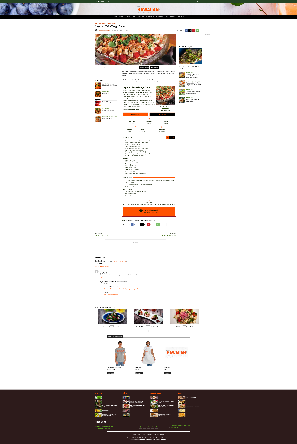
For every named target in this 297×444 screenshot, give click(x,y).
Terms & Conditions (147, 434)
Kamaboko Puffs (107, 118)
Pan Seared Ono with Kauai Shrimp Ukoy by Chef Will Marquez (193, 76)
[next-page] (149, 331)
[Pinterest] (193, 30)
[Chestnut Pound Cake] (181, 397)
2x (170, 137)
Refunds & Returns (159, 434)
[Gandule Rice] (98, 94)
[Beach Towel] (177, 353)
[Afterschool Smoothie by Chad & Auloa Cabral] (98, 397)
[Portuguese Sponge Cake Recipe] (181, 402)
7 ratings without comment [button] (119, 261)
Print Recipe (155, 67)
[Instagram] (197, 1)
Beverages (98, 393)
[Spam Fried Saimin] (98, 111)
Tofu (154, 220)
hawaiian (137, 220)
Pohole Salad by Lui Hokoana (137, 415)
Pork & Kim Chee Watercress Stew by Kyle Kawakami (166, 406)
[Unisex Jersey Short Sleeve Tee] (120, 353)
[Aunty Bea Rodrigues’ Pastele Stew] (154, 411)
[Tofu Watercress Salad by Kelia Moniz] (184, 316)
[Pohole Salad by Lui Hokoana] (126, 415)
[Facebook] (194, 1)
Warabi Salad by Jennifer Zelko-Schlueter (112, 326)
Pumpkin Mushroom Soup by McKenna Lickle (164, 415)
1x (167, 137)
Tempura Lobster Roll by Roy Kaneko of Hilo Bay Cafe (193, 84)
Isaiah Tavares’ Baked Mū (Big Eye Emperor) (189, 67)
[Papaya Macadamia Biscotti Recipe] (181, 415)
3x (173, 137)
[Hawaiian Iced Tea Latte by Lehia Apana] (98, 406)
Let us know (147, 212)
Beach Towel (167, 367)
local (142, 220)
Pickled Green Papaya (169, 235)
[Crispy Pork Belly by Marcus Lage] (182, 100)
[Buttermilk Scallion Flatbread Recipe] (181, 411)
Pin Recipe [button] (163, 114)
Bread (180, 393)
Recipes (109, 23)
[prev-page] (147, 331)
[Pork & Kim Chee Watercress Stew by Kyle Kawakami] (154, 406)
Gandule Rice (106, 93)
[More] (200, 30)
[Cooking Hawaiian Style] (96, 30)
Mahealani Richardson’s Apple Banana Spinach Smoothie (109, 415)
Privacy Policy (136, 434)
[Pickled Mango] (98, 102)
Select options (111, 373)
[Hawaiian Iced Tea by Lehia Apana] (98, 402)
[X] (201, 1)
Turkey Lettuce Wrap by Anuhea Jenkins (193, 92)
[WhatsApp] (197, 30)
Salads (113, 23)
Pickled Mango (106, 102)
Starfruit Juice (105, 410)
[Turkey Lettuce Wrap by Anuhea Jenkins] (182, 92)
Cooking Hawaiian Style (100, 23)
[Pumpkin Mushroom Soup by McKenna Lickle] (154, 415)
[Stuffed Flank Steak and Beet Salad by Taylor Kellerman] (148, 316)
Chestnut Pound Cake (191, 397)
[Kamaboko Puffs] (98, 119)
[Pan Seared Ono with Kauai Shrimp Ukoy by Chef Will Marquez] (182, 75)
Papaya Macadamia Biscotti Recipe (193, 415)
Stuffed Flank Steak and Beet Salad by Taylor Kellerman (148, 326)
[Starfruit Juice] (98, 411)
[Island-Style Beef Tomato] (98, 86)
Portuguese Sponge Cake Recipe (193, 401)
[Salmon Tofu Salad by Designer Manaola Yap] (126, 411)
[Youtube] (156, 427)
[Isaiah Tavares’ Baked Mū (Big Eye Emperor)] (190, 56)
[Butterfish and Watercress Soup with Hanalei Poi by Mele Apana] (154, 397)
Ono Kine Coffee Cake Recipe (192, 406)
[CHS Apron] (148, 353)
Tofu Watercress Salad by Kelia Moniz (184, 326)
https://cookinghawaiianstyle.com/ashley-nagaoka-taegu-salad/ (121, 289)
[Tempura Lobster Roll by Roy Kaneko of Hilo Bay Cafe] (182, 83)
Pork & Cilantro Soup (101, 235)
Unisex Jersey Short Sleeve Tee (115, 367)
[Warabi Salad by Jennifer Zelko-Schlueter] (112, 316)
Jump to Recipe (145, 67)
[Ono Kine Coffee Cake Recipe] (181, 406)
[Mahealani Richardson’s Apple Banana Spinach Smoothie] (98, 415)
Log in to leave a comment (106, 277)
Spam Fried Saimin (108, 110)
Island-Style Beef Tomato (109, 85)
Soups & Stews (155, 393)
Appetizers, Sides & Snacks (109, 99)
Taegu (150, 220)
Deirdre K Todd (129, 220)
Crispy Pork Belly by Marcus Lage (192, 100)
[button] (191, 2)
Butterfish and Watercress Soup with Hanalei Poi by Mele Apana (165, 397)
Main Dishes (105, 83)
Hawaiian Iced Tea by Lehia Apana (109, 401)
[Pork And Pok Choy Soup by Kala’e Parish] (154, 402)
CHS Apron (138, 367)
